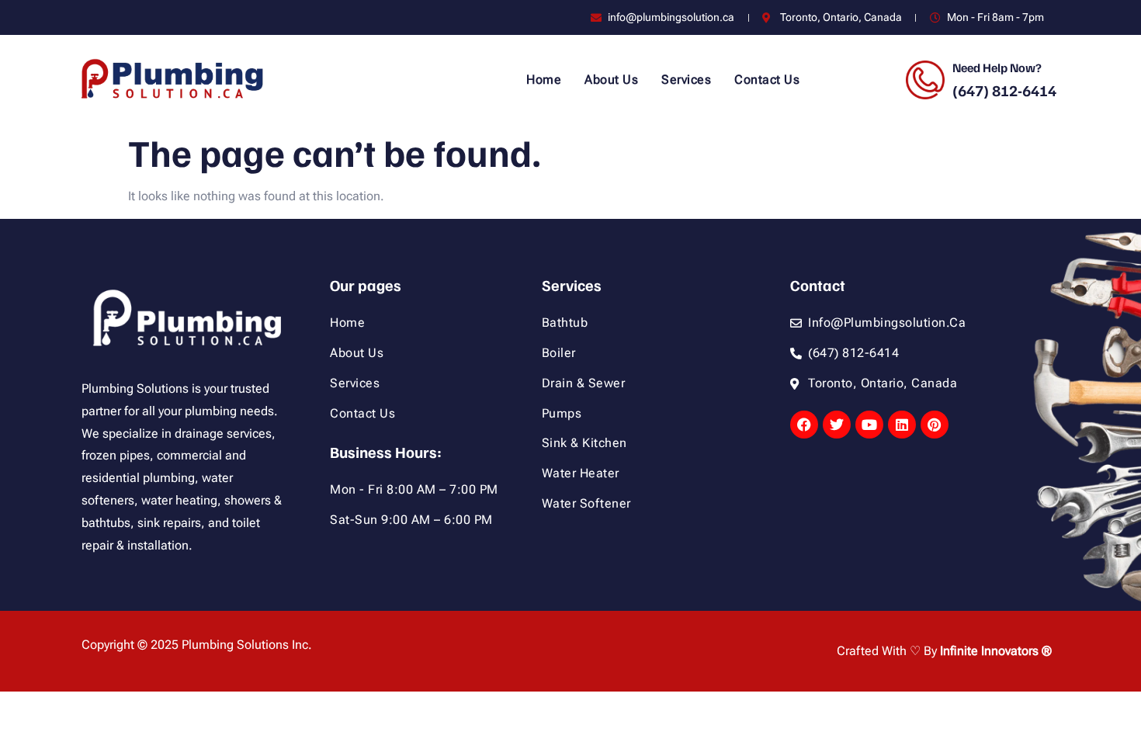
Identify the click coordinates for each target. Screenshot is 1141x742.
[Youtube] (869, 425)
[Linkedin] (902, 425)
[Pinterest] (935, 425)
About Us (611, 79)
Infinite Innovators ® (996, 650)
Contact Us (766, 79)
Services (686, 79)
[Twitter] (837, 425)
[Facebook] (804, 425)
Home (543, 79)
